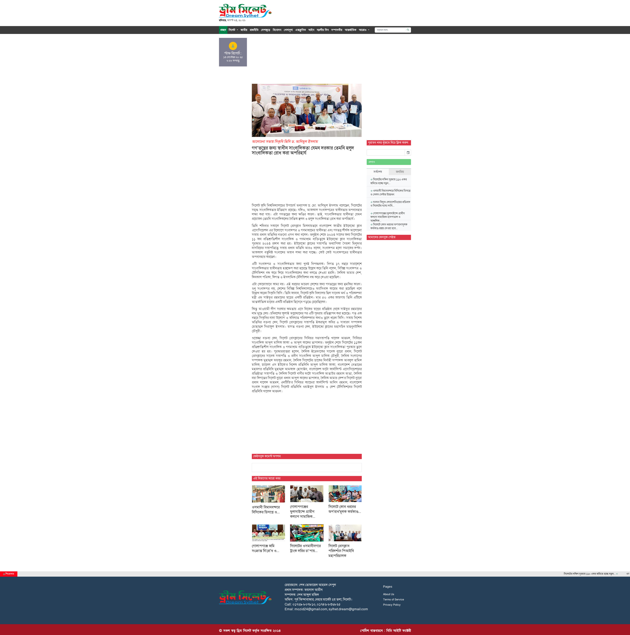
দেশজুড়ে (265, 30)
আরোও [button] (363, 30)
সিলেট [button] (232, 30)
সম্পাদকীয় (336, 30)
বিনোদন (277, 30)
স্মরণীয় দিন (323, 30)
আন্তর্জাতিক (350, 30)
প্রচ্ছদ (223, 30)
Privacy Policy (392, 605)
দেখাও (372, 162)
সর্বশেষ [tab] (378, 172)
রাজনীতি (254, 30)
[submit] (408, 30)
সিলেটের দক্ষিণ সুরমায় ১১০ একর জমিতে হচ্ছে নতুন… (574, 574)
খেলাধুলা (288, 30)
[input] (386, 152)
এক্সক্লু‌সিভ (300, 30)
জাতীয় (244, 30)
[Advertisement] (307, 61)
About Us (388, 594)
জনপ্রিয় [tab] (400, 172)
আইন (311, 30)
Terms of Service (393, 599)
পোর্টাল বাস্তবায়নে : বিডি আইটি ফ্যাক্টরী (385, 630)
